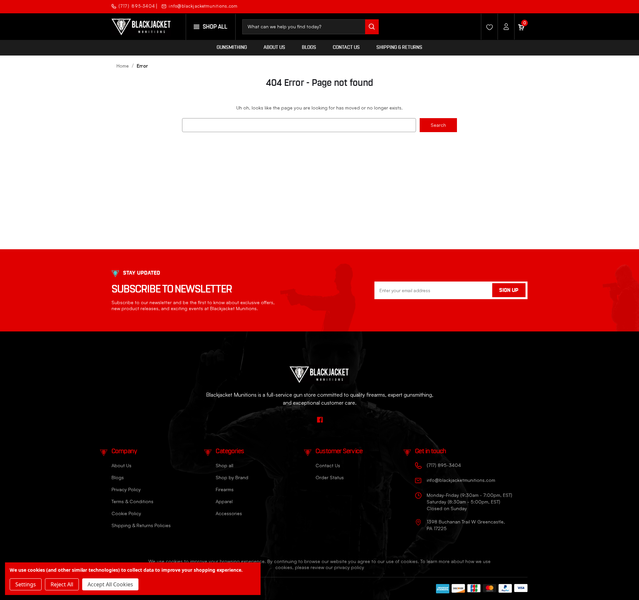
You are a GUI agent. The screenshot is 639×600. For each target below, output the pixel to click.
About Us (274, 47)
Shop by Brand (232, 477)
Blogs (309, 47)
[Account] (504, 27)
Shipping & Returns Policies (141, 525)
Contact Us (346, 47)
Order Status (330, 477)
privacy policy (349, 567)
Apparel (224, 501)
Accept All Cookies (110, 584)
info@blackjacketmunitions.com (203, 6)
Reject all (62, 584)
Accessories (229, 513)
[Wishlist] (487, 27)
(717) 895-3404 (136, 6)
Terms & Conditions (132, 501)
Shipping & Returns (399, 47)
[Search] (372, 26)
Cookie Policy (126, 513)
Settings (25, 584)
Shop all (224, 465)
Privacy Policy (126, 489)
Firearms (225, 489)
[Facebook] (522, 6)
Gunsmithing (232, 47)
